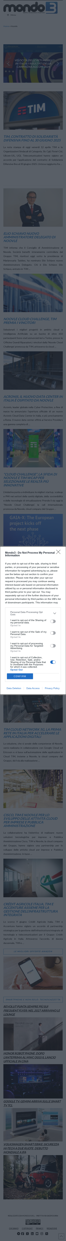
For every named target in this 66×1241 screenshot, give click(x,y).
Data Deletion (14, 688)
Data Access (33, 688)
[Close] (59, 553)
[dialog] (33, 620)
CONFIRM (20, 676)
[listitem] (33, 613)
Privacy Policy (52, 688)
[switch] (53, 621)
